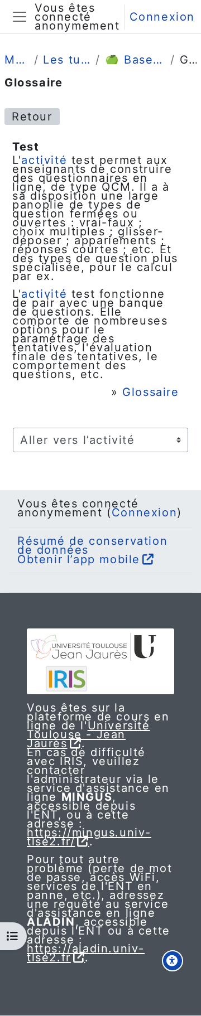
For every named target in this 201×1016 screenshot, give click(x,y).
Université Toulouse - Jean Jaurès (88, 734)
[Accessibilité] (172, 960)
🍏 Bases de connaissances (135, 59)
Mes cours (17, 59)
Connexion (162, 16)
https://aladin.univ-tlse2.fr (86, 953)
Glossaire (150, 392)
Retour (32, 116)
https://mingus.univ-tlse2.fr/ (89, 837)
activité (44, 160)
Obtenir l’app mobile (78, 559)
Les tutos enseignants (67, 59)
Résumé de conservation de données (92, 545)
